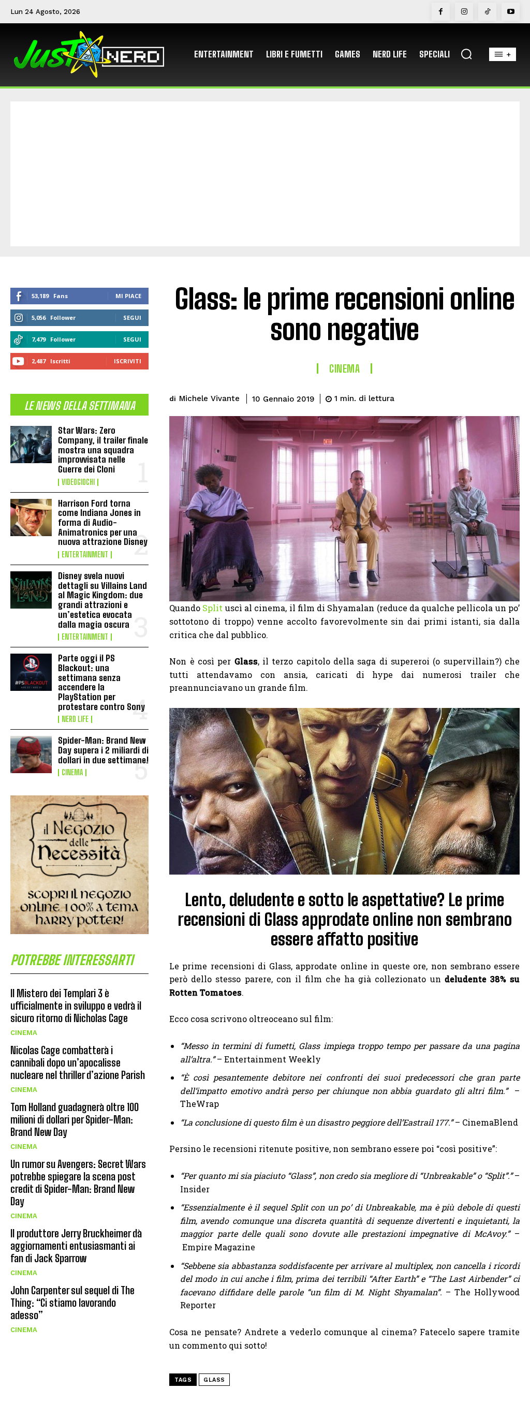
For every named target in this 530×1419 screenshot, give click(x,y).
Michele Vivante (209, 398)
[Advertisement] (265, 173)
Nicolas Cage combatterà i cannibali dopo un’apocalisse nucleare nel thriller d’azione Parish (77, 1062)
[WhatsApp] (484, 397)
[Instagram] (464, 12)
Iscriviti (127, 361)
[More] (509, 397)
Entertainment (85, 554)
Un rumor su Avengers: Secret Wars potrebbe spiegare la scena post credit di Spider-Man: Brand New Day (78, 1182)
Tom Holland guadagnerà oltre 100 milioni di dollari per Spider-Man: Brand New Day (74, 1119)
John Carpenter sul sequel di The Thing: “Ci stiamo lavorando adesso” (72, 1302)
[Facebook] (441, 12)
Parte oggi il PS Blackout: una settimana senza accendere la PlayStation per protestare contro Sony (101, 682)
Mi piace (128, 296)
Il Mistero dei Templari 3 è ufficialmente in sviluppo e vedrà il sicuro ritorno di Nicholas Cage (75, 1005)
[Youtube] (511, 12)
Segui (132, 317)
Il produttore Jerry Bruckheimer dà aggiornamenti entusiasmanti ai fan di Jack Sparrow (76, 1245)
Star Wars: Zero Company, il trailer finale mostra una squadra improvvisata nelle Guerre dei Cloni (103, 450)
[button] (466, 53)
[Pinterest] (460, 397)
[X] (436, 397)
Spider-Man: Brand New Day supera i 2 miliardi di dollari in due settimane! (103, 750)
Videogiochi (78, 482)
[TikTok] (487, 12)
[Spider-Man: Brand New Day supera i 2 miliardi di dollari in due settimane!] (31, 754)
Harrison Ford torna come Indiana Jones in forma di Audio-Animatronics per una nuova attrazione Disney (103, 523)
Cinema (72, 772)
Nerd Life (75, 719)
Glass (214, 1380)
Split (212, 607)
